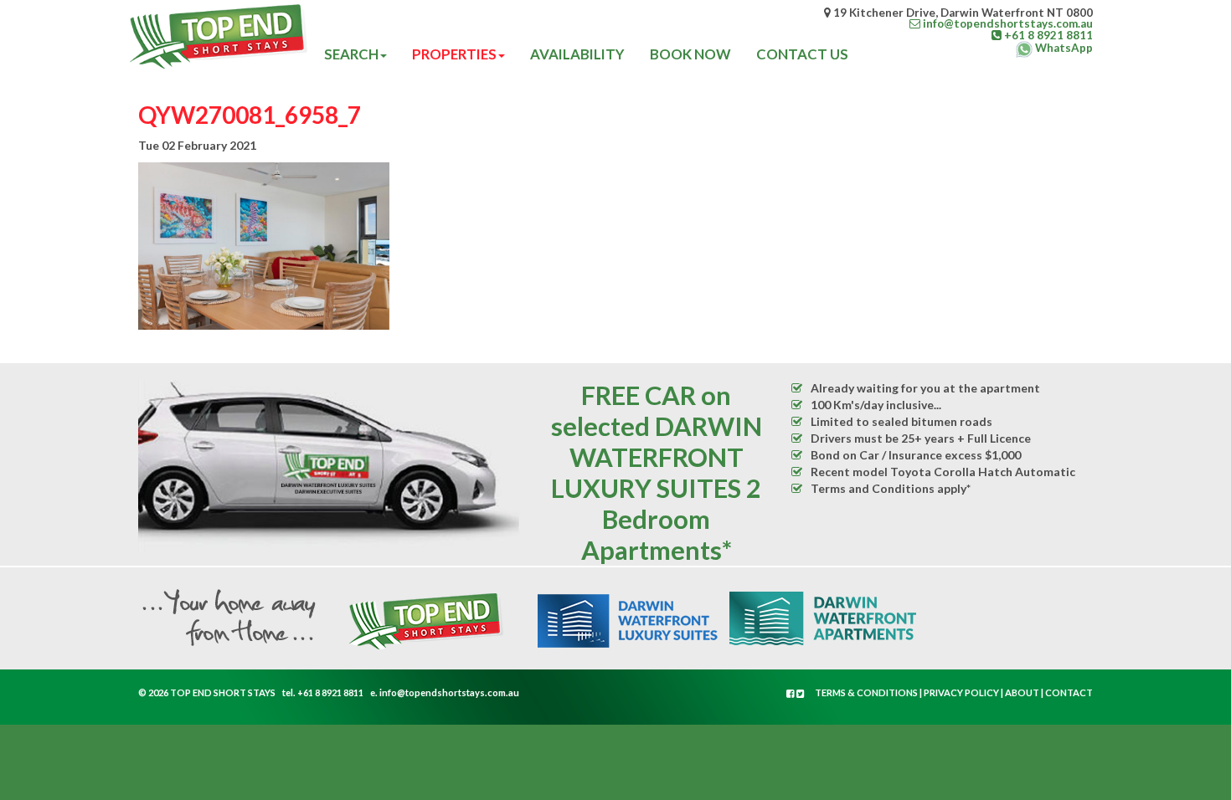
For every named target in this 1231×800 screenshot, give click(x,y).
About (1022, 692)
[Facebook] (791, 693)
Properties (454, 54)
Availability (577, 54)
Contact (1069, 692)
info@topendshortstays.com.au (449, 692)
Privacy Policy (961, 692)
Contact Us (802, 54)
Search (351, 54)
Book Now (690, 54)
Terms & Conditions (866, 692)
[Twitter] (800, 693)
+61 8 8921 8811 (330, 692)
